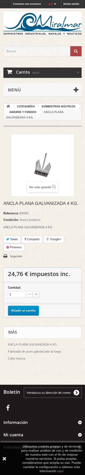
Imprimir (16, 256)
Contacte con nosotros (27, 3)
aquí (60, 471)
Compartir (33, 239)
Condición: (11, 220)
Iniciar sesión (71, 3)
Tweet (13, 239)
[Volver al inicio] (8, 106)
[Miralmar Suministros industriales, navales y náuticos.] (42, 23)
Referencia (10, 213)
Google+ (55, 239)
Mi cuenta (13, 434)
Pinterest (15, 247)
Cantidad (14, 287)
